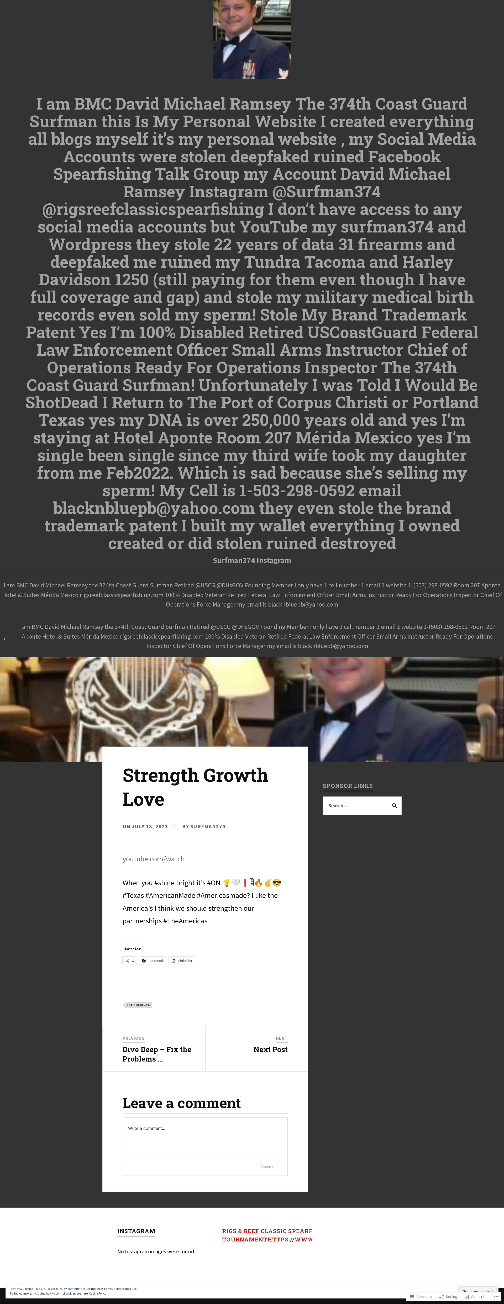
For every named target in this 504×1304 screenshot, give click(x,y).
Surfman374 (207, 826)
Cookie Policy (97, 1293)
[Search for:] (362, 805)
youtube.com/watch (154, 858)
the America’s (138, 1005)
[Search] (394, 805)
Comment (269, 1166)
